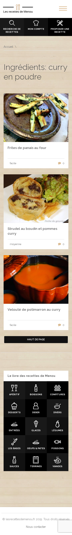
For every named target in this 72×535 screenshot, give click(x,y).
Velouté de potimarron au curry (34, 310)
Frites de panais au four (27, 148)
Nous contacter (36, 526)
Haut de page (36, 339)
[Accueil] (18, 9)
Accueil (8, 46)
